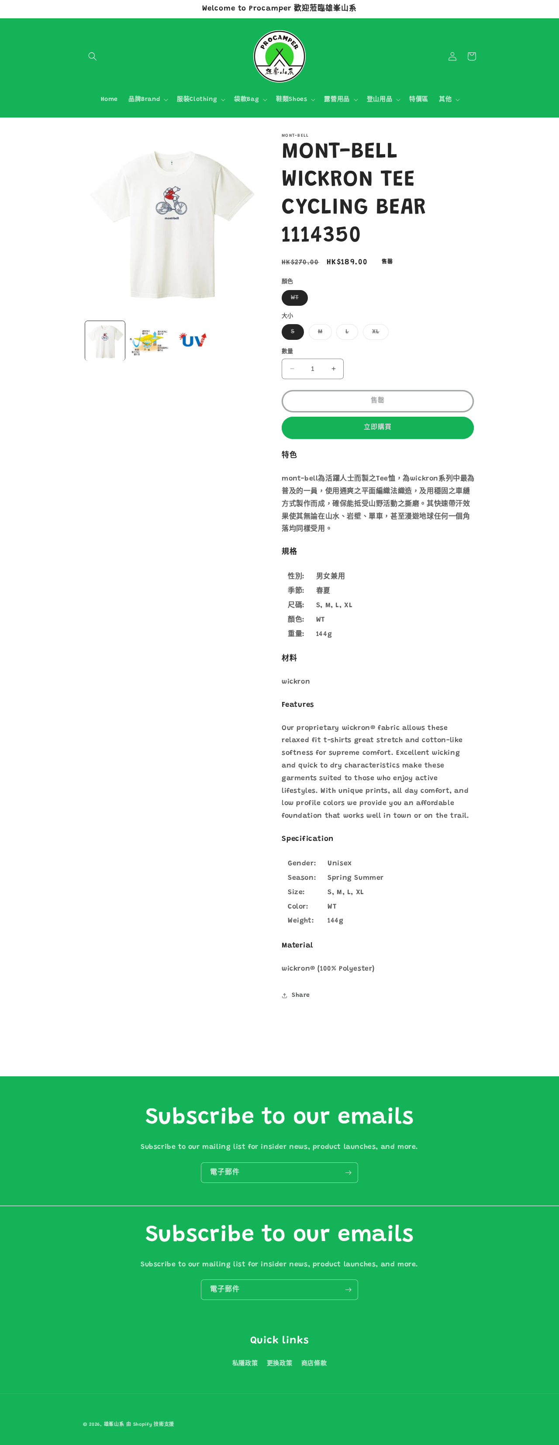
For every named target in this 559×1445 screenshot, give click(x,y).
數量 (287, 351)
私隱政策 (245, 1364)
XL (379, 334)
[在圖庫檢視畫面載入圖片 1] (105, 341)
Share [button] (301, 995)
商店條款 (314, 1364)
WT (298, 300)
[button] (92, 56)
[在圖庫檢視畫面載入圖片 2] (149, 341)
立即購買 (378, 427)
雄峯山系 (114, 1424)
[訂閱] (348, 1172)
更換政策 (279, 1364)
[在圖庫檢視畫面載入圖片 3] (193, 341)
